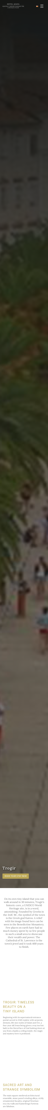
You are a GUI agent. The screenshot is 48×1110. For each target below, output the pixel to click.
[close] (42, 6)
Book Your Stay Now (16, 876)
